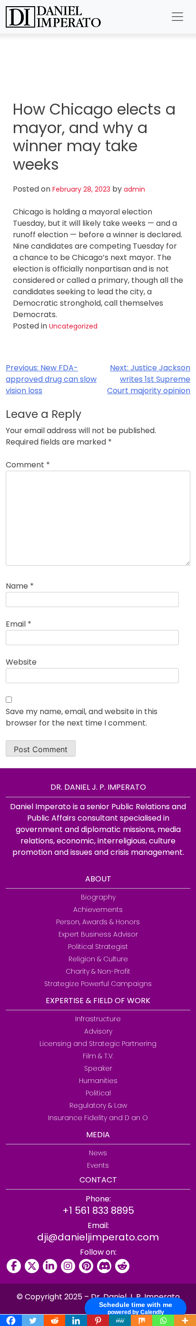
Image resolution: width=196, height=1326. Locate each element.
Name (20, 586)
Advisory (98, 1031)
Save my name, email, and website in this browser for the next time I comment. (81, 717)
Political (98, 1093)
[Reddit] (122, 1266)
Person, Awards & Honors (98, 922)
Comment (28, 464)
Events (98, 1165)
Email (18, 624)
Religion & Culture (98, 959)
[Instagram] (68, 1266)
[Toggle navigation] (177, 17)
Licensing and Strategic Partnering (98, 1043)
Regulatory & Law (98, 1105)
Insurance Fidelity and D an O (98, 1118)
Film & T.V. (98, 1056)
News (98, 1153)
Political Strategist (98, 946)
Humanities (98, 1080)
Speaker (98, 1068)
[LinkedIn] (50, 1266)
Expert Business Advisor (98, 934)
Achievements (98, 909)
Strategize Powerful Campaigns (98, 983)
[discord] (104, 1266)
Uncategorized (73, 326)
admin (134, 189)
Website (21, 662)
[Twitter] (32, 1266)
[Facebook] (14, 1266)
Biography (98, 897)
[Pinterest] (86, 1266)
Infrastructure (98, 1019)
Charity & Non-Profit (98, 971)
